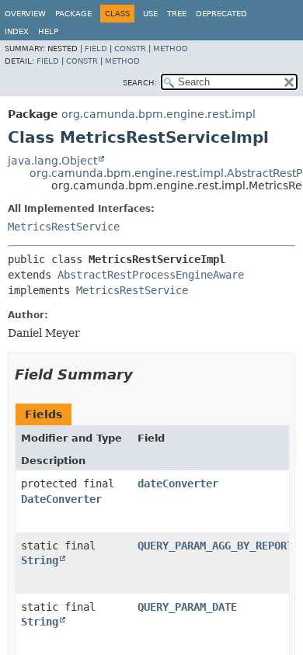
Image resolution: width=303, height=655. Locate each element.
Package (73, 13)
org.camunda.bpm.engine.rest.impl (158, 114)
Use (150, 13)
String (39, 560)
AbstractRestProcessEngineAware (150, 275)
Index (17, 31)
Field (96, 48)
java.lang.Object (52, 160)
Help (48, 31)
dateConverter (178, 483)
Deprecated (221, 13)
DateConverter (61, 499)
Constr (130, 48)
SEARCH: (140, 82)
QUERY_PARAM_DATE (187, 607)
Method (170, 48)
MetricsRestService (64, 226)
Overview (25, 13)
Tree (176, 13)
